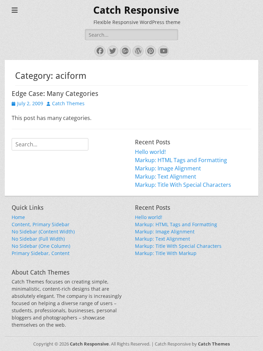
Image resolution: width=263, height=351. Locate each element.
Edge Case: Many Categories (55, 93)
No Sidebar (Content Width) (43, 231)
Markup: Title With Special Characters (183, 185)
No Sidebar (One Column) (41, 246)
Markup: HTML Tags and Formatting (181, 160)
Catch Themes (68, 103)
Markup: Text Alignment (165, 176)
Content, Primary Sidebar (41, 224)
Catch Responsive (136, 10)
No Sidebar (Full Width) (38, 238)
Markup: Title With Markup (166, 253)
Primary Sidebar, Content (41, 253)
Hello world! (150, 152)
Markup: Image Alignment (168, 168)
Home (18, 217)
